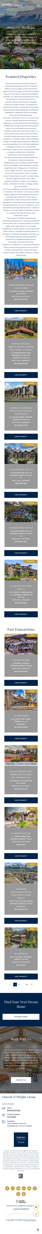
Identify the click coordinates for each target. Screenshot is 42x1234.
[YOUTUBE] (29, 1188)
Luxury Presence (21, 1209)
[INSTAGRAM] (13, 1188)
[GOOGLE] (24, 1194)
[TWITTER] (24, 1188)
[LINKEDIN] (18, 1188)
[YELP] (35, 1188)
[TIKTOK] (18, 1194)
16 (27, 984)
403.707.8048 (11, 1117)
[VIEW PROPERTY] (21, 309)
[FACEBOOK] (7, 1188)
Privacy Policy (29, 1220)
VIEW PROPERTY (21, 311)
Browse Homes (21, 1017)
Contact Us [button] (21, 1080)
